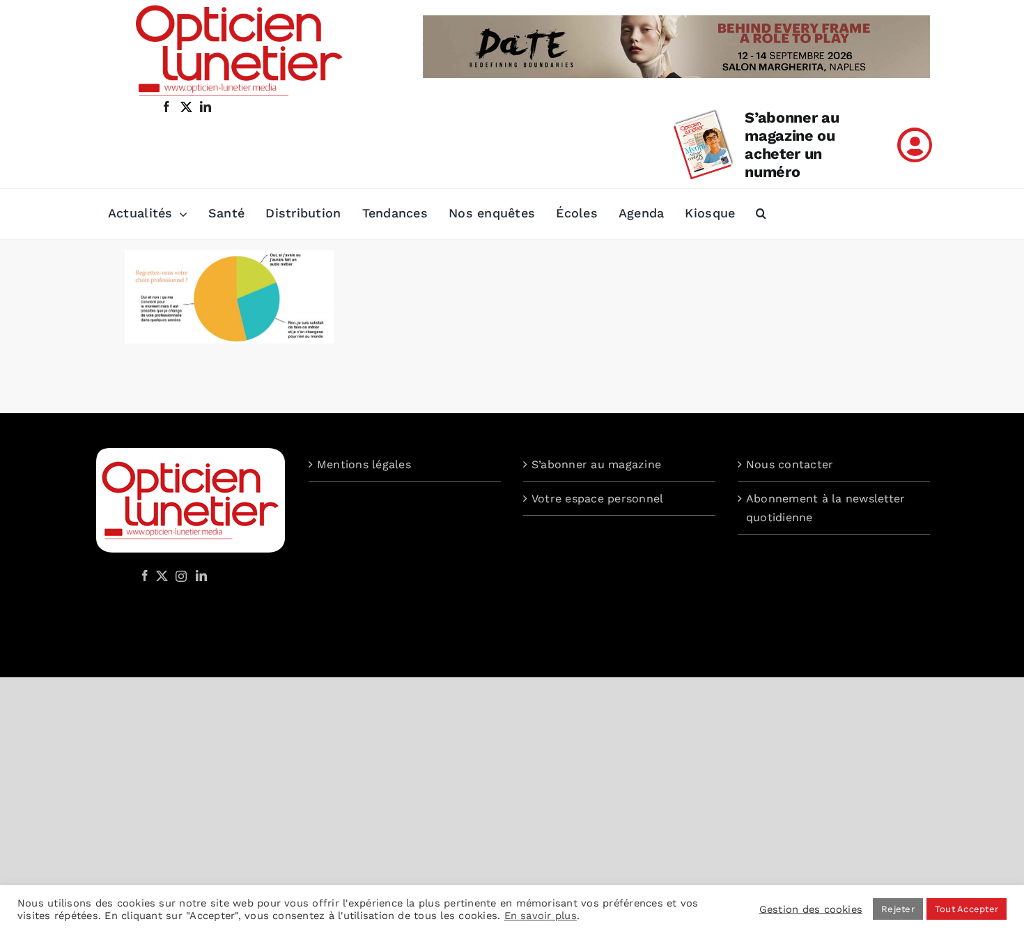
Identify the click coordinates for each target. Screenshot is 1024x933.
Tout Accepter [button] (966, 909)
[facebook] (166, 106)
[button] (761, 214)
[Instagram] (179, 575)
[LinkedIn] (201, 575)
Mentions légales (364, 464)
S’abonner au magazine (596, 464)
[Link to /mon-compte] (914, 145)
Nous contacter (789, 464)
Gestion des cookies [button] (811, 909)
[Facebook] (144, 575)
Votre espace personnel (597, 498)
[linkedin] (205, 106)
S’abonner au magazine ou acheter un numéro (792, 144)
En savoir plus (540, 915)
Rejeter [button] (898, 909)
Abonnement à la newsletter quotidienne (825, 508)
